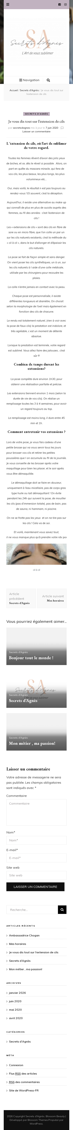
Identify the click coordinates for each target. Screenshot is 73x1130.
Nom (10, 832)
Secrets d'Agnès (36, 114)
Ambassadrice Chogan (24, 935)
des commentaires (24, 1082)
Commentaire (16, 796)
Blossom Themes (38, 1120)
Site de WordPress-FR (24, 1090)
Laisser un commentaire (36, 131)
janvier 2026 (17, 992)
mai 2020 (15, 1009)
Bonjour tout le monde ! (31, 657)
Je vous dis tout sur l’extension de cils (33, 952)
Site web (12, 867)
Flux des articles (23, 1073)
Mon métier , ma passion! (32, 743)
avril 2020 (16, 1018)
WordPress (36, 1123)
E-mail (12, 850)
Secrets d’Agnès (23, 700)
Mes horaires (17, 944)
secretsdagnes (21, 127)
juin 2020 (15, 1001)
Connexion (16, 1065)
